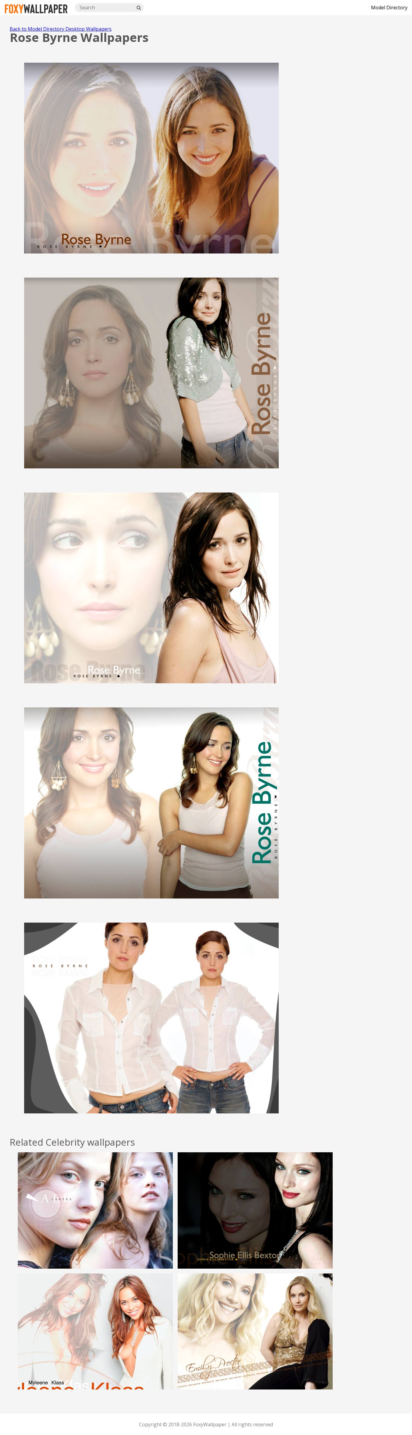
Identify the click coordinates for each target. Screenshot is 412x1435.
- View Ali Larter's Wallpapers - (95, 1224)
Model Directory (389, 7)
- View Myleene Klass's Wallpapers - (95, 1345)
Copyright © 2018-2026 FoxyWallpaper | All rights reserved (206, 1424)
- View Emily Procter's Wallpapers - (255, 1345)
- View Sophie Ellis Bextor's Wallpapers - (255, 1224)
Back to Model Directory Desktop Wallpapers (61, 29)
